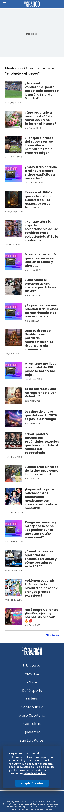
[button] (4, 4)
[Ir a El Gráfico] (32, 4)
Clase (32, 682)
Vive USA (32, 674)
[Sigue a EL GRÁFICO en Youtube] (35, 796)
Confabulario (32, 707)
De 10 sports (32, 690)
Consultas (32, 723)
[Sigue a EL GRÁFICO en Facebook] (28, 796)
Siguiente (52, 635)
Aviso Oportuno (32, 715)
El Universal (32, 665)
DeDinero (32, 698)
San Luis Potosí (32, 740)
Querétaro (32, 732)
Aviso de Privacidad (35, 773)
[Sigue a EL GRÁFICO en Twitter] (31, 796)
